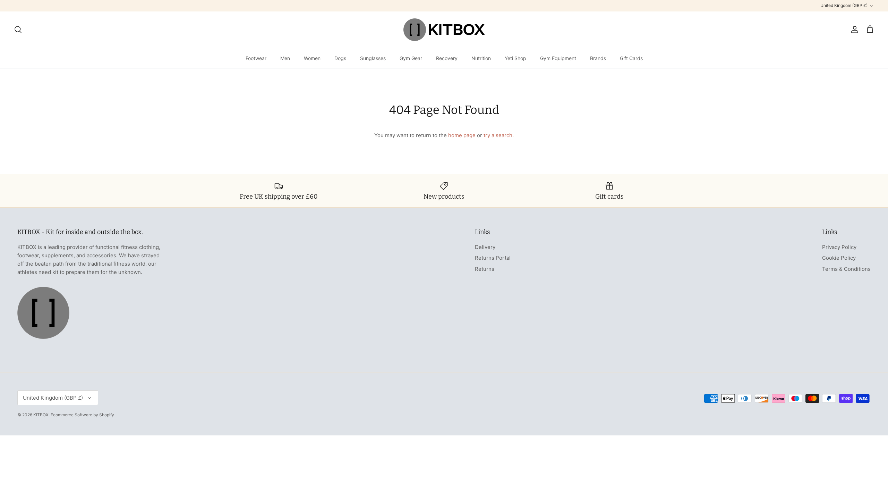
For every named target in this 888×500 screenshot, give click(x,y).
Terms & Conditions (846, 269)
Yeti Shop (515, 58)
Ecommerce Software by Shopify (82, 414)
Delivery (485, 247)
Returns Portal (493, 258)
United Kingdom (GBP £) (844, 5)
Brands (598, 58)
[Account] (853, 29)
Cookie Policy (839, 258)
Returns (484, 269)
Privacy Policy (839, 247)
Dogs (340, 58)
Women (312, 58)
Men (285, 58)
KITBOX (41, 414)
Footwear (256, 58)
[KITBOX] (444, 29)
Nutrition (481, 58)
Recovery (447, 58)
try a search (498, 135)
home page (462, 135)
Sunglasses (373, 58)
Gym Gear (411, 58)
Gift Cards (631, 58)
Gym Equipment (558, 58)
